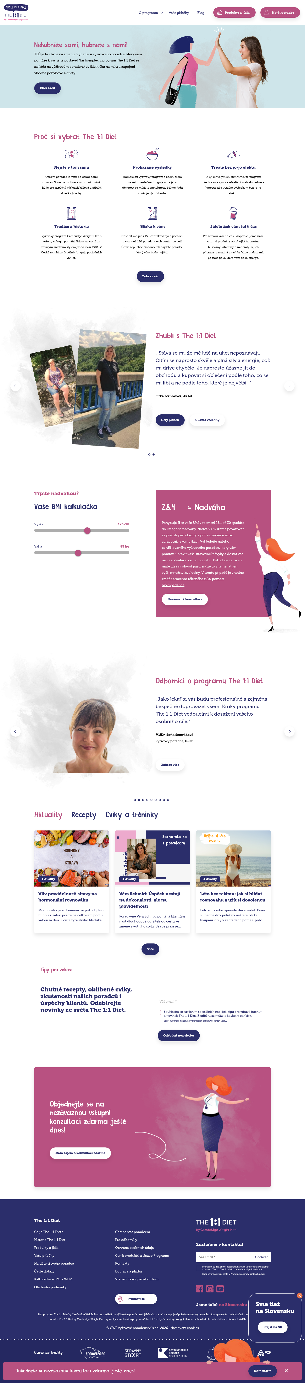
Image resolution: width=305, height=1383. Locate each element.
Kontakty (122, 1263)
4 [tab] (148, 801)
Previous (15, 731)
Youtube (220, 1288)
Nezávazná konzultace (184, 599)
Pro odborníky (126, 1240)
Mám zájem (262, 1371)
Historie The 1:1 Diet (49, 1240)
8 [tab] (165, 801)
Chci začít (47, 88)
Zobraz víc (150, 276)
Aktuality (48, 815)
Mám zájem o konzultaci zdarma (80, 1153)
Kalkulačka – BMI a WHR (53, 1279)
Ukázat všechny (207, 420)
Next (289, 731)
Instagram (210, 1288)
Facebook (199, 1288)
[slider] (87, 530)
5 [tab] (153, 801)
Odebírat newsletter (178, 1035)
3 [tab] (144, 801)
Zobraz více (170, 765)
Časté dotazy (44, 1271)
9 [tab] (169, 801)
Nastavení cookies (185, 1328)
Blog (200, 13)
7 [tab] (161, 801)
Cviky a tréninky (132, 815)
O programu (148, 13)
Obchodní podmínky (50, 1287)
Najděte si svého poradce (54, 1263)
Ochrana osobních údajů (134, 1248)
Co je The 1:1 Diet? (48, 1232)
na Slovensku (233, 1304)
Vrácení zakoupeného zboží (137, 1279)
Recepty (84, 815)
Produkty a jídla (46, 1248)
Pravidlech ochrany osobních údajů (209, 1021)
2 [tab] (155, 455)
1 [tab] (150, 455)
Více (150, 949)
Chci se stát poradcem (132, 1232)
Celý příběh (170, 420)
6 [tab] (157, 801)
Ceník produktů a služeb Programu (142, 1256)
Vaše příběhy (179, 13)
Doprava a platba (128, 1271)
